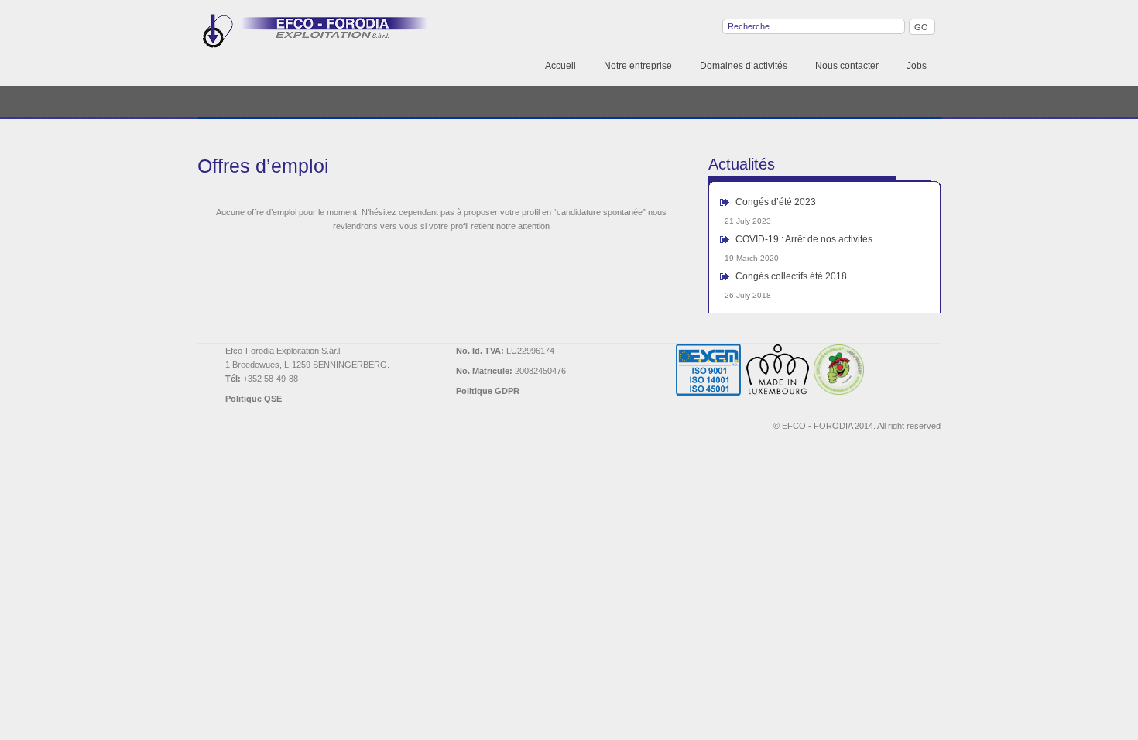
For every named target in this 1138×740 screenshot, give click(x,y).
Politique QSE (253, 398)
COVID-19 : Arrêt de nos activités (803, 239)
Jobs (917, 65)
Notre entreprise (638, 65)
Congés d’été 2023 (775, 202)
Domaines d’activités (743, 65)
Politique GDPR (487, 391)
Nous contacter (847, 65)
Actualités (741, 164)
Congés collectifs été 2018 (791, 276)
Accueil (560, 65)
